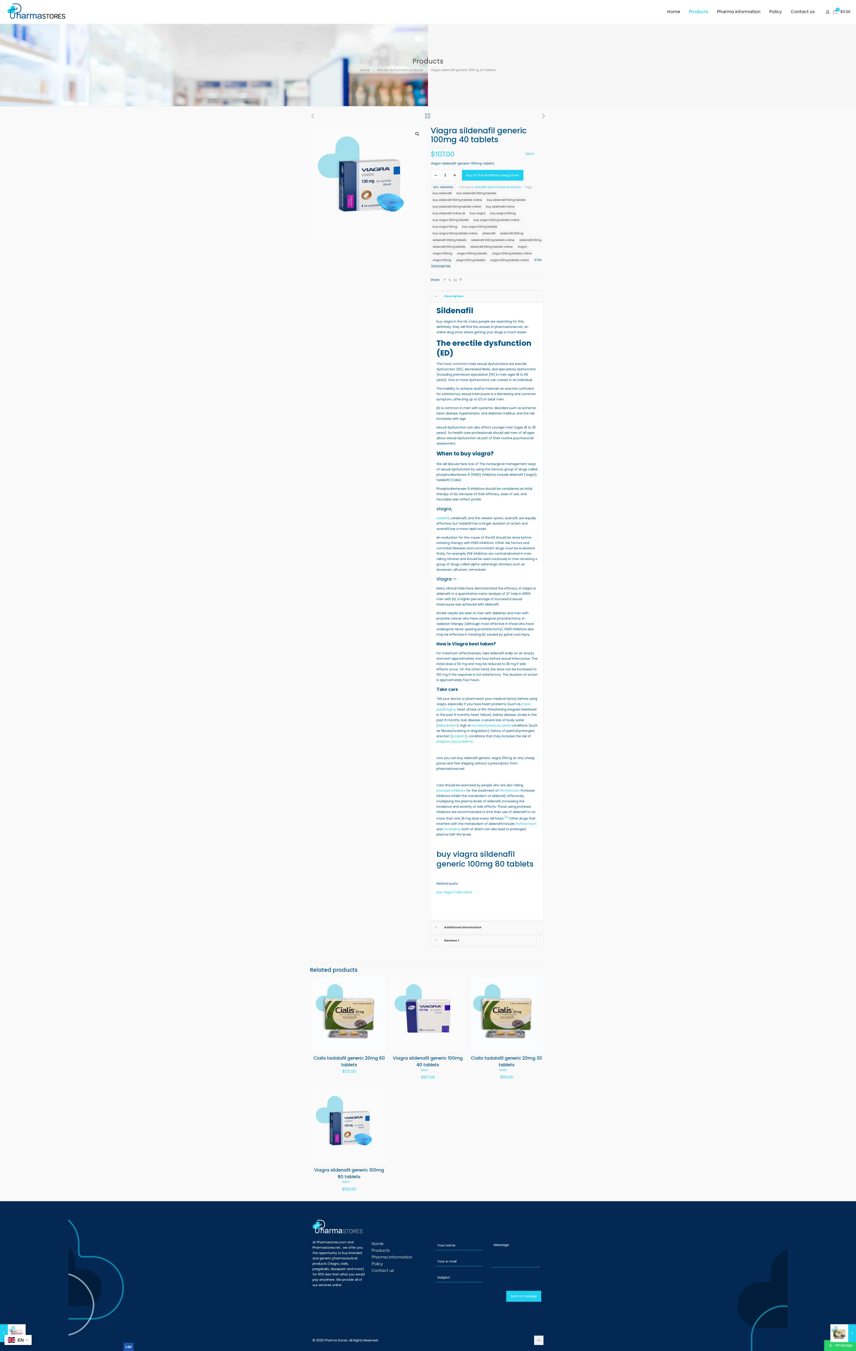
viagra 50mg (442, 260)
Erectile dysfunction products (400, 70)
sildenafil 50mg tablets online (491, 247)
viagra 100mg (442, 253)
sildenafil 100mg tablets (449, 240)
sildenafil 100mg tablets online (492, 240)
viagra (522, 247)
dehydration (447, 725)
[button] (417, 134)
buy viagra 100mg (503, 213)
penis (506, 725)
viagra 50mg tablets (470, 260)
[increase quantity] (455, 175)
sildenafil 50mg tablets (449, 247)
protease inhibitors (450, 790)
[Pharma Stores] (37, 12)
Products (381, 1250)
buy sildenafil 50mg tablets (506, 200)
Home (365, 70)
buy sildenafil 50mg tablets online (457, 206)
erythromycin (526, 824)
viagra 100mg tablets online (512, 253)
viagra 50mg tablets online (509, 260)
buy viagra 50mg (445, 227)
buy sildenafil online (500, 206)
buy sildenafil (442, 193)
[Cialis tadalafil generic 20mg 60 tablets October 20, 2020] (843, 1333)
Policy (377, 1264)
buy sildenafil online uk (449, 213)
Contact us (383, 1270)
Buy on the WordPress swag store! (492, 175)
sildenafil (488, 233)
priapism (458, 736)
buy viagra (477, 213)
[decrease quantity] (436, 175)
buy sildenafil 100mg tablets (476, 193)
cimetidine (451, 829)
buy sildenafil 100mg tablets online (457, 200)
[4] (506, 817)
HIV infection (509, 790)
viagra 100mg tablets (472, 253)
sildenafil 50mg (530, 240)
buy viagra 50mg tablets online (455, 233)
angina (450, 709)
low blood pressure (486, 725)
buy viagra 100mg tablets (451, 220)
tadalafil (442, 518)
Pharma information (392, 1257)
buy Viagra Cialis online (454, 892)
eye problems (462, 741)
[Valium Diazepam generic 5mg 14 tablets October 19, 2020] (13, 1333)
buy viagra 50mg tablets (479, 227)
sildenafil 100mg (511, 233)
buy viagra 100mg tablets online (496, 220)
